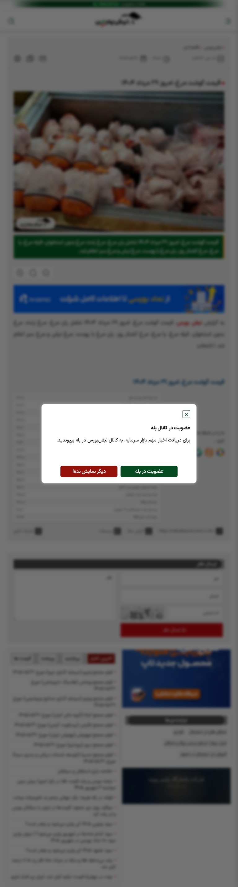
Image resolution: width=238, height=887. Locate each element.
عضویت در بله (149, 471)
